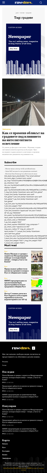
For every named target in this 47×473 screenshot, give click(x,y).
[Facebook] (33, 348)
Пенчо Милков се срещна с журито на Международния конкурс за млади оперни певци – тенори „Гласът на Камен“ (16, 258)
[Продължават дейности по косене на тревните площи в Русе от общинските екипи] (37, 269)
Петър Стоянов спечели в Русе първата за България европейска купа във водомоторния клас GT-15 (15, 296)
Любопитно (6, 129)
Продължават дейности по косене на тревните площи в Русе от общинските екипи (16, 271)
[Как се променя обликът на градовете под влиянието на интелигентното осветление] (23, 102)
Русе (5, 251)
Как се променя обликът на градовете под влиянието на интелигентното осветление (23, 138)
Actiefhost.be (8, 468)
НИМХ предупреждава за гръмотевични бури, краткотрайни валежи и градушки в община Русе (15, 283)
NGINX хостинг (32, 468)
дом (17, 13)
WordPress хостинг (20, 468)
